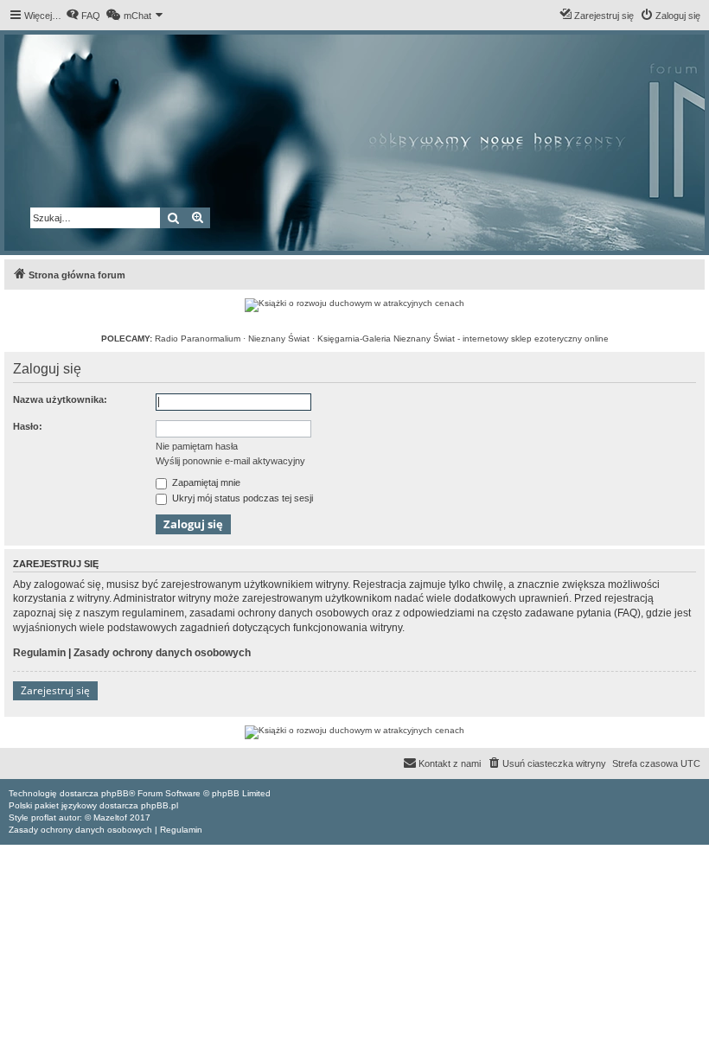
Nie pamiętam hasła (197, 446)
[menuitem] (83, 15)
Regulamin (39, 653)
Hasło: (27, 426)
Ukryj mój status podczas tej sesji (241, 498)
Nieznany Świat (279, 338)
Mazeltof (110, 817)
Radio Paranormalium (197, 338)
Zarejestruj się (55, 690)
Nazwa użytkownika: (60, 399)
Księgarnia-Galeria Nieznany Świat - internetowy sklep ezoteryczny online (463, 338)
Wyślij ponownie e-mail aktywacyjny (230, 461)
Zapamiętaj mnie (204, 482)
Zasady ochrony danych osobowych (162, 653)
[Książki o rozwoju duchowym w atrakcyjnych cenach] (354, 305)
